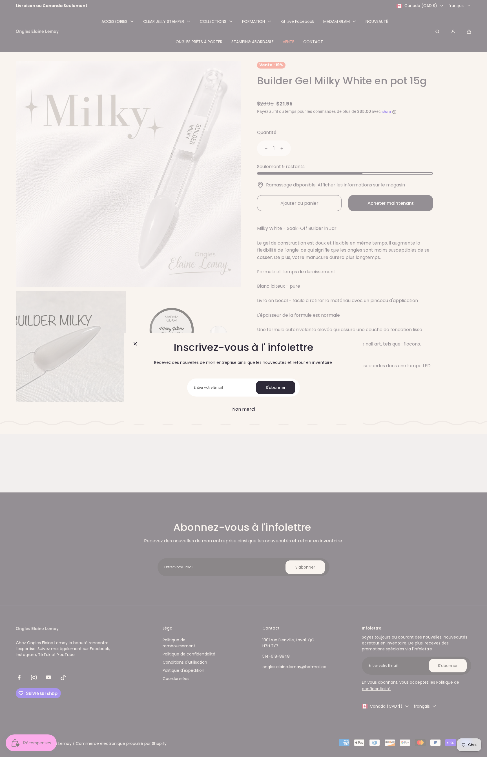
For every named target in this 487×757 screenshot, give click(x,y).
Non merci (243, 409)
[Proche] (135, 344)
